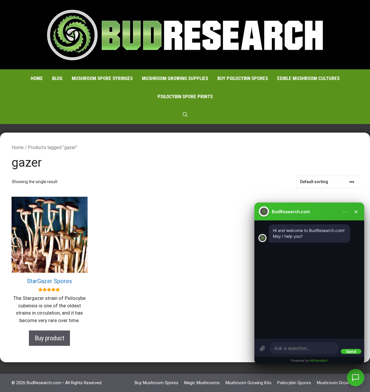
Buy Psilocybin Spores (242, 78)
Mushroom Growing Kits (248, 382)
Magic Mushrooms (202, 382)
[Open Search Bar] (185, 115)
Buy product (49, 338)
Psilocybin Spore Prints (185, 96)
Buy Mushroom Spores (156, 382)
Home (37, 78)
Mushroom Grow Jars (337, 382)
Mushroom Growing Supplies (175, 78)
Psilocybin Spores (294, 382)
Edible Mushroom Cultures (308, 78)
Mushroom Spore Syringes (102, 78)
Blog (57, 78)
